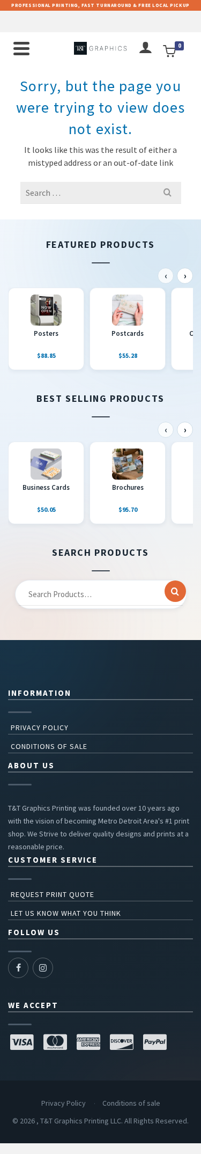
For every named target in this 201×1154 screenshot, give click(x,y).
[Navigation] (21, 48)
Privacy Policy (40, 727)
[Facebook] (18, 968)
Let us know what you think (66, 913)
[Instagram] (43, 968)
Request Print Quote (52, 894)
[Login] (145, 48)
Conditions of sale (49, 746)
